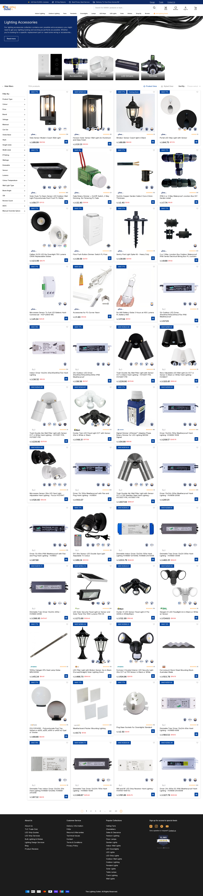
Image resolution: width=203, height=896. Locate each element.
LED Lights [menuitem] (110, 852)
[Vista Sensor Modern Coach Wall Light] (49, 113)
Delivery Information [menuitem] (75, 826)
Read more (11, 39)
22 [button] (110, 811)
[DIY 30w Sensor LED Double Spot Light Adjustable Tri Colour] (92, 529)
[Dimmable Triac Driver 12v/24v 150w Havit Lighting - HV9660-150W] (92, 763)
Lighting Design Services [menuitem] (34, 842)
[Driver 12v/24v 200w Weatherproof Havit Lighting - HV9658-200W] (179, 468)
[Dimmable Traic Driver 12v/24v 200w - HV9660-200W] (49, 587)
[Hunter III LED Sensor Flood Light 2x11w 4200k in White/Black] (135, 587)
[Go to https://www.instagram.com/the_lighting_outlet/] (156, 826)
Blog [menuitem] (26, 846)
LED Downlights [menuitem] (112, 849)
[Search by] (154, 7)
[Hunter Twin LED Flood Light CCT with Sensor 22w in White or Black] (92, 408)
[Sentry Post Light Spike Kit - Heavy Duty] (135, 229)
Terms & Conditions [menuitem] (74, 842)
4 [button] (100, 811)
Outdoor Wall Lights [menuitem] (114, 859)
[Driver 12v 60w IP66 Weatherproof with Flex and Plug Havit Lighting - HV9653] (49, 529)
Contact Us (171, 2)
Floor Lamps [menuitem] (111, 839)
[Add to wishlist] (67, 92)
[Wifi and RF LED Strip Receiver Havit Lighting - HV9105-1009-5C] (135, 763)
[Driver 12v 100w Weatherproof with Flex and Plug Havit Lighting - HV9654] (92, 468)
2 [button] (90, 811)
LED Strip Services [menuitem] (32, 836)
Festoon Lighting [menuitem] (112, 836)
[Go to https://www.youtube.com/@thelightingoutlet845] (167, 826)
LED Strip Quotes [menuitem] (32, 832)
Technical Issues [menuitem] (73, 836)
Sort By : (182, 86)
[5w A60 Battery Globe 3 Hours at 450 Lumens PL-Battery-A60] (135, 287)
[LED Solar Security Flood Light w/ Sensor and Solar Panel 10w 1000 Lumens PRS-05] (92, 587)
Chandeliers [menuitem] (111, 829)
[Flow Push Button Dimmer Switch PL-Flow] (92, 229)
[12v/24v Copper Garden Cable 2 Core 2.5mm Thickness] (135, 171)
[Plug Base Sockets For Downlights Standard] (135, 703)
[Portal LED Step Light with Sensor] (179, 113)
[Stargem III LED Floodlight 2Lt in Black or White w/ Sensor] (179, 587)
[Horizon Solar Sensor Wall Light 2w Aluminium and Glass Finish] (92, 113)
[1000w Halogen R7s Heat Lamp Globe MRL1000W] (49, 645)
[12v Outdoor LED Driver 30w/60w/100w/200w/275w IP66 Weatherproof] (179, 287)
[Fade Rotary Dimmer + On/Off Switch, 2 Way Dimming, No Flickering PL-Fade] (92, 171)
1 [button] (86, 811)
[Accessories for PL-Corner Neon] (92, 287)
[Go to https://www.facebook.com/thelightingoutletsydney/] (151, 826)
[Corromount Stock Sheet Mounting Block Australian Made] (179, 645)
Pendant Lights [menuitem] (112, 865)
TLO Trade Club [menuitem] (31, 829)
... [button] (105, 811)
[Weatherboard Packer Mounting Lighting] (92, 703)
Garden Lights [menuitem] (111, 842)
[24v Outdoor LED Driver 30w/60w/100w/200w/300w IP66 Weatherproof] (92, 348)
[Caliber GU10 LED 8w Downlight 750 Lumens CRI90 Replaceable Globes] (49, 229)
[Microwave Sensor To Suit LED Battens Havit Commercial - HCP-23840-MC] (49, 287)
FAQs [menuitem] (69, 829)
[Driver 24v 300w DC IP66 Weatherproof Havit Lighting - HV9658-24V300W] (179, 763)
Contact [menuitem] (70, 839)
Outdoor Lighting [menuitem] (112, 862)
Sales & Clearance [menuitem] (113, 832)
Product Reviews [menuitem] (31, 849)
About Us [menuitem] (29, 826)
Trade (161, 2)
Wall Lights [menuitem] (110, 879)
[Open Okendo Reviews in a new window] (163, 848)
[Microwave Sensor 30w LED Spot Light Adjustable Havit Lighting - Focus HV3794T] (49, 468)
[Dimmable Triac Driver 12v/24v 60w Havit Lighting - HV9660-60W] (179, 703)
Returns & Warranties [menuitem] (75, 832)
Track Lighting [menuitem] (111, 875)
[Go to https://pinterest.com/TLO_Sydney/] (161, 826)
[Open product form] (66, 142)
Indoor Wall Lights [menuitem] (113, 846)
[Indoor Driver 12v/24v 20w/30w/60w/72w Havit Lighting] (49, 348)
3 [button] (95, 811)
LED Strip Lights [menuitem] (112, 856)
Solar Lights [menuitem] (111, 869)
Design (152, 2)
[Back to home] (9, 8)
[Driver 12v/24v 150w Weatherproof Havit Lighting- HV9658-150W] (179, 408)
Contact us (172, 830)
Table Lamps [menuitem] (111, 872)
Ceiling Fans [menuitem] (111, 826)
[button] (121, 811)
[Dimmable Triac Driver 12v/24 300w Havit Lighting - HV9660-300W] (179, 529)
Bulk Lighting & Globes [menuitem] (34, 839)
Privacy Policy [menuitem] (72, 846)
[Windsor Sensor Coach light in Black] (135, 113)
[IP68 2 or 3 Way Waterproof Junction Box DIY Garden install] (179, 171)
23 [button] (116, 811)
